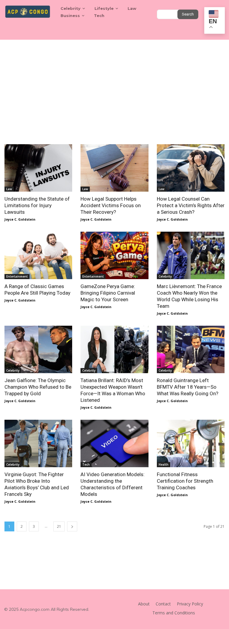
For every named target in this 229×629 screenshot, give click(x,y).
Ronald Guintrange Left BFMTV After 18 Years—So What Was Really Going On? (187, 386)
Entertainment (17, 276)
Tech (86, 464)
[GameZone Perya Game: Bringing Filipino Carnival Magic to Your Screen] (114, 255)
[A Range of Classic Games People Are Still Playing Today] (38, 255)
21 (59, 526)
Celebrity (165, 276)
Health (163, 464)
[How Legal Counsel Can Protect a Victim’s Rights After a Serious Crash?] (191, 168)
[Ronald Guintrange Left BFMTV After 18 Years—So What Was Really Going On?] (191, 349)
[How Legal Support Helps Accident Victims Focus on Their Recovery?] (114, 168)
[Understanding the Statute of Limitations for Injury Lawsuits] (38, 168)
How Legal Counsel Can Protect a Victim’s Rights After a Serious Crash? (191, 205)
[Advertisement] (114, 84)
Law (9, 189)
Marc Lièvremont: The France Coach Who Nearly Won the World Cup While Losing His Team (189, 296)
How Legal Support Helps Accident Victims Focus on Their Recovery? (111, 205)
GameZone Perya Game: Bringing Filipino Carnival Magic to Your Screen (108, 292)
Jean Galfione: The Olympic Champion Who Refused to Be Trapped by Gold (37, 386)
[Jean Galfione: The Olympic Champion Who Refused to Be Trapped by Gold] (38, 349)
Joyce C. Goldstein (19, 219)
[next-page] (72, 526)
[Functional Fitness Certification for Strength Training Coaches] (191, 443)
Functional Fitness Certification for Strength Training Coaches (185, 480)
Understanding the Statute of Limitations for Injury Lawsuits (37, 205)
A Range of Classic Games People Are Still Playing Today (37, 289)
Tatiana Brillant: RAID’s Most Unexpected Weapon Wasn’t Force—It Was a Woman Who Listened (113, 390)
